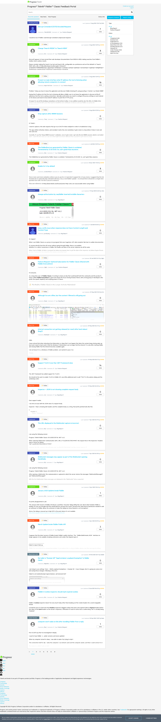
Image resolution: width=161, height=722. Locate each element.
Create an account (128, 6)
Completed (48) (115, 38)
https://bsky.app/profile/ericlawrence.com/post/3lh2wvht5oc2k (47, 513)
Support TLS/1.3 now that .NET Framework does (55, 363)
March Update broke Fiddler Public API (52, 524)
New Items (43, 17)
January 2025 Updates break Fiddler (51, 491)
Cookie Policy (47, 719)
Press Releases (4, 686)
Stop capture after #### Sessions (50, 114)
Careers (2, 690)
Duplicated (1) (114, 41)
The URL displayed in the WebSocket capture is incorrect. (58, 423)
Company (2, 681)
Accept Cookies (133, 718)
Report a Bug (127, 17)
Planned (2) (113, 48)
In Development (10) (116, 43)
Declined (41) (114, 40)
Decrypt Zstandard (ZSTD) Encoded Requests (54, 27)
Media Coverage (4, 688)
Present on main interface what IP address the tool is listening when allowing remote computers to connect (62, 81)
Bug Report (113, 28)
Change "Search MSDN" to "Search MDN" (52, 48)
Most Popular (52, 17)
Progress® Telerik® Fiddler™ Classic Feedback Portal (51, 6)
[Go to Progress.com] (6, 658)
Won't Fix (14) (114, 53)
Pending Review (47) (116, 46)
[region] (80, 718)
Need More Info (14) (116, 45)
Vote (100, 32)
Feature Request (115, 30)
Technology (3, 683)
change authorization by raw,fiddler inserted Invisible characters (61, 194)
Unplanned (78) (114, 51)
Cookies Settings (151, 718)
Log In (132, 8)
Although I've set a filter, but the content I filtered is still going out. (62, 295)
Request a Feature (113, 17)
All (111, 26)
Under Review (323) (116, 50)
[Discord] (1, 675)
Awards (2, 685)
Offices (2, 691)
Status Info (101, 17)
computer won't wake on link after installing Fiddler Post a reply (61, 622)
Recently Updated (33, 17)
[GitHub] (1, 673)
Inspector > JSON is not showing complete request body (58, 389)
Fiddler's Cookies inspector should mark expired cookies (58, 592)
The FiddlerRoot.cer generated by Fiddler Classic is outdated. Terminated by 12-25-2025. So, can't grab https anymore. (60, 148)
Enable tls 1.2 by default (46, 166)
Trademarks (123, 709)
